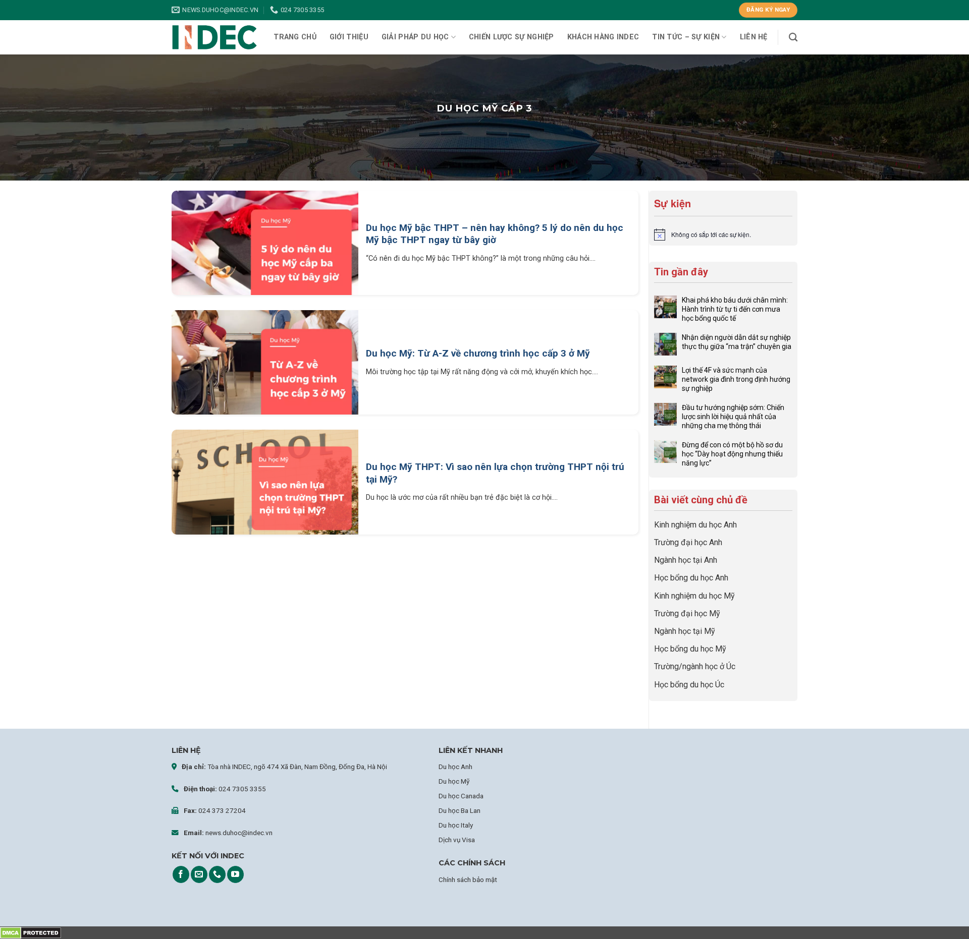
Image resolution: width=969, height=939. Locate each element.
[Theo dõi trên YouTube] (235, 874)
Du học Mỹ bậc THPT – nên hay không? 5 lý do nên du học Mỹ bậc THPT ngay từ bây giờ (494, 234)
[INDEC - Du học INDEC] (214, 37)
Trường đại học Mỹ (687, 613)
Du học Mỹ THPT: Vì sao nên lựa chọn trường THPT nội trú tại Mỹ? (495, 473)
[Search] (793, 37)
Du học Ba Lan (459, 810)
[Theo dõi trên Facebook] (181, 874)
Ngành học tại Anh (685, 560)
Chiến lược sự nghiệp (511, 37)
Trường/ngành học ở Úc (694, 666)
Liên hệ (754, 37)
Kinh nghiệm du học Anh (695, 525)
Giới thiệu (349, 37)
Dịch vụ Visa (457, 840)
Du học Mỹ (454, 781)
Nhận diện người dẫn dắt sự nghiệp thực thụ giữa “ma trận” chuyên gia (736, 341)
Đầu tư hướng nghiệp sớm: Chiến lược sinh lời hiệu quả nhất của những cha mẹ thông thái (733, 416)
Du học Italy (456, 825)
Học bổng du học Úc (689, 684)
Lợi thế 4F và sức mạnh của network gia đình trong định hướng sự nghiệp (736, 379)
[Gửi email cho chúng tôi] (199, 874)
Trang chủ (295, 37)
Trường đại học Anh (688, 542)
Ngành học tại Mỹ (684, 631)
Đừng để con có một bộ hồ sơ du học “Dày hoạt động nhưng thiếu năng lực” (732, 454)
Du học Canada (461, 796)
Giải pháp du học (415, 37)
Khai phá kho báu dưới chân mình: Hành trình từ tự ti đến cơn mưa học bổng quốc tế (735, 309)
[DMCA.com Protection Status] (30, 932)
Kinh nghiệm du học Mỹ (694, 596)
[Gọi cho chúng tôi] (217, 874)
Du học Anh (455, 766)
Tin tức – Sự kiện (686, 37)
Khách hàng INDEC (603, 37)
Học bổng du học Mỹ (690, 649)
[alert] (723, 234)
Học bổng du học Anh (691, 577)
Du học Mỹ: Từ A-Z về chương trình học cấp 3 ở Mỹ (478, 353)
